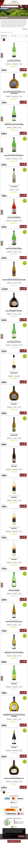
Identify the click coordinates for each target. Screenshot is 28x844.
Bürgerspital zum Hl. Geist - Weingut (14, 123)
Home (2, 32)
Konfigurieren (6, 836)
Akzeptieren (21, 836)
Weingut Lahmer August (14, 527)
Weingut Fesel (14, 464)
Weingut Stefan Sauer (14, 589)
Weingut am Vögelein (14, 340)
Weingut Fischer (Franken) (14, 90)
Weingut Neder (14, 777)
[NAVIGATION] (26, 6)
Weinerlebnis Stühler (14, 682)
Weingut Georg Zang (14, 309)
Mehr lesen (25, 28)
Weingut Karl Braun (14, 59)
